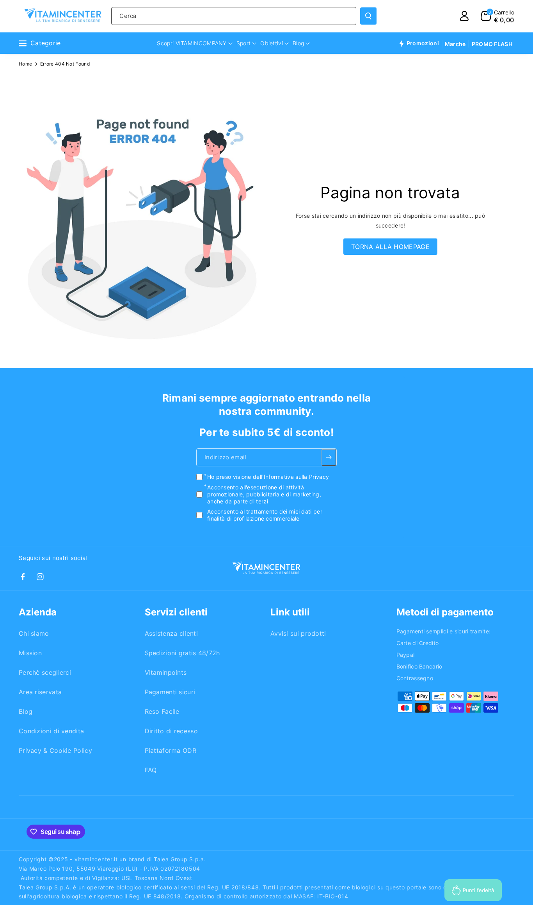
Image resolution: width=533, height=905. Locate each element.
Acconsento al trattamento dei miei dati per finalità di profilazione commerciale (264, 515)
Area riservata (40, 692)
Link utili (290, 612)
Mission (30, 653)
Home (25, 64)
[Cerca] (368, 16)
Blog (25, 711)
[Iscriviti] (329, 457)
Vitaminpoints (166, 672)
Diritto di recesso (171, 731)
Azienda (38, 612)
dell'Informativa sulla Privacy (291, 477)
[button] (497, 16)
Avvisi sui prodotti (298, 633)
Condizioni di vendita (51, 731)
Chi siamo (34, 633)
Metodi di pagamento (445, 612)
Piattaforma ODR (171, 750)
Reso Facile (162, 711)
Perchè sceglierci (45, 672)
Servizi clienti (176, 612)
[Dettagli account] (464, 16)
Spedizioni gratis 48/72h (182, 653)
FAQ (151, 770)
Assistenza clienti (171, 633)
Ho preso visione (268, 477)
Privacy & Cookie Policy (55, 750)
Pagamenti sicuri (170, 692)
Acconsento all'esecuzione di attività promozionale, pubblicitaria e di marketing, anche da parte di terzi (264, 494)
